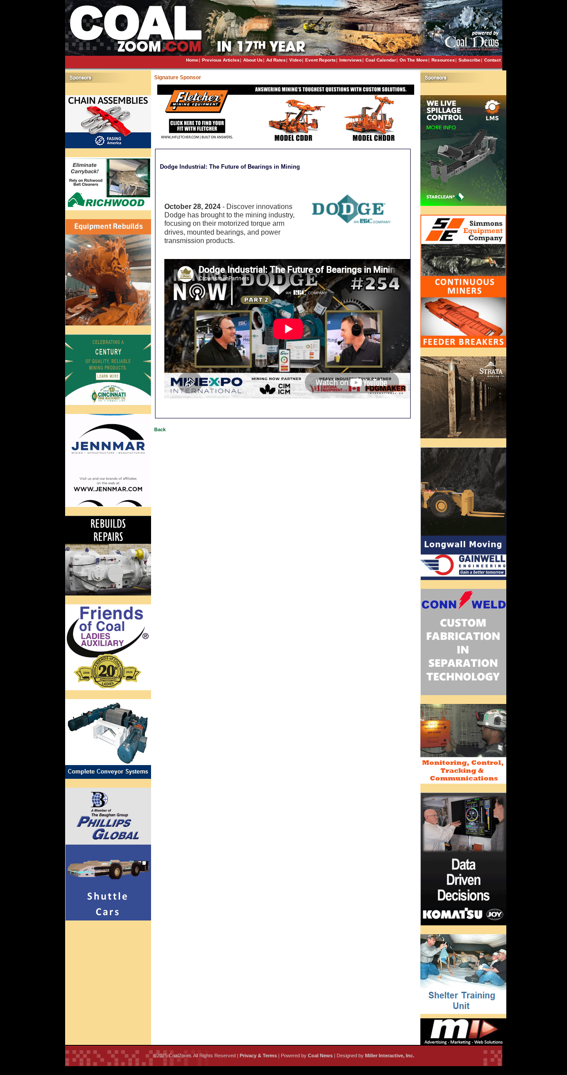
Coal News (320, 1055)
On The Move (414, 60)
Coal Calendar (380, 60)
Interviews (350, 60)
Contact (492, 60)
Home (192, 60)
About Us (253, 60)
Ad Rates (276, 60)
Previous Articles (221, 60)
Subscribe (469, 60)
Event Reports (320, 60)
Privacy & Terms (258, 1055)
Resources (443, 60)
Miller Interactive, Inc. (389, 1055)
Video (295, 60)
